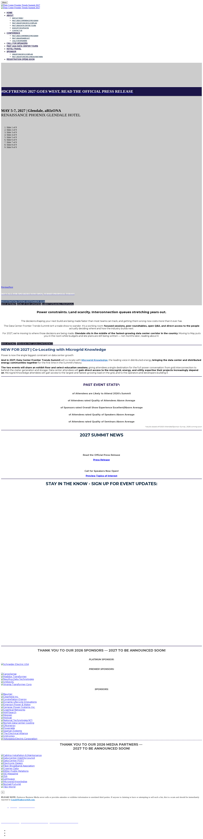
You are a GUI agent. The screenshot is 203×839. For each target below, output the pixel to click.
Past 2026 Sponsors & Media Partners (27, 57)
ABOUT (10, 15)
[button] (23, 301)
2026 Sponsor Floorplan (22, 54)
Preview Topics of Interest (101, 476)
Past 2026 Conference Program (25, 20)
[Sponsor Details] (15, 664)
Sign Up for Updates (20, 28)
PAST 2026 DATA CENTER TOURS (24, 25)
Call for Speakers (19, 41)
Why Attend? (17, 18)
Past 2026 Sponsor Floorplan (24, 23)
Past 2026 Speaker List (21, 38)
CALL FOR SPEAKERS (17, 43)
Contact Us (17, 30)
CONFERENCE (13, 33)
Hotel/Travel (14, 48)
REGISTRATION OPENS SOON (21, 59)
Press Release (101, 460)
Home (9, 12)
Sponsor (11, 51)
